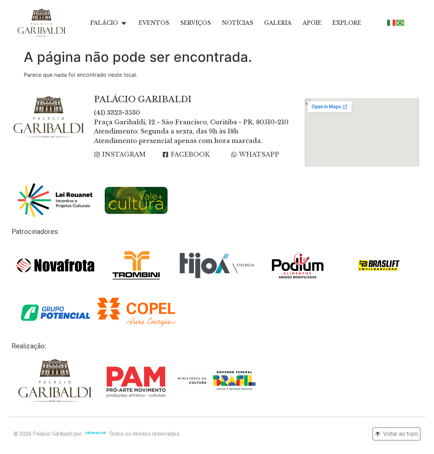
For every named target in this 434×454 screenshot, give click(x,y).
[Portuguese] (400, 22)
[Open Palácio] (124, 23)
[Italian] (391, 22)
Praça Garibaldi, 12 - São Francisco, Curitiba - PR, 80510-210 (191, 122)
